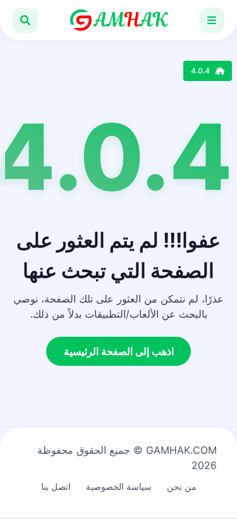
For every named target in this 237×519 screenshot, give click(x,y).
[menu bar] (211, 20)
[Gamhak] (119, 20)
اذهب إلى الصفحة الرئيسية (119, 351)
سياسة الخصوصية (119, 486)
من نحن (182, 486)
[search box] (25, 20)
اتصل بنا (56, 486)
